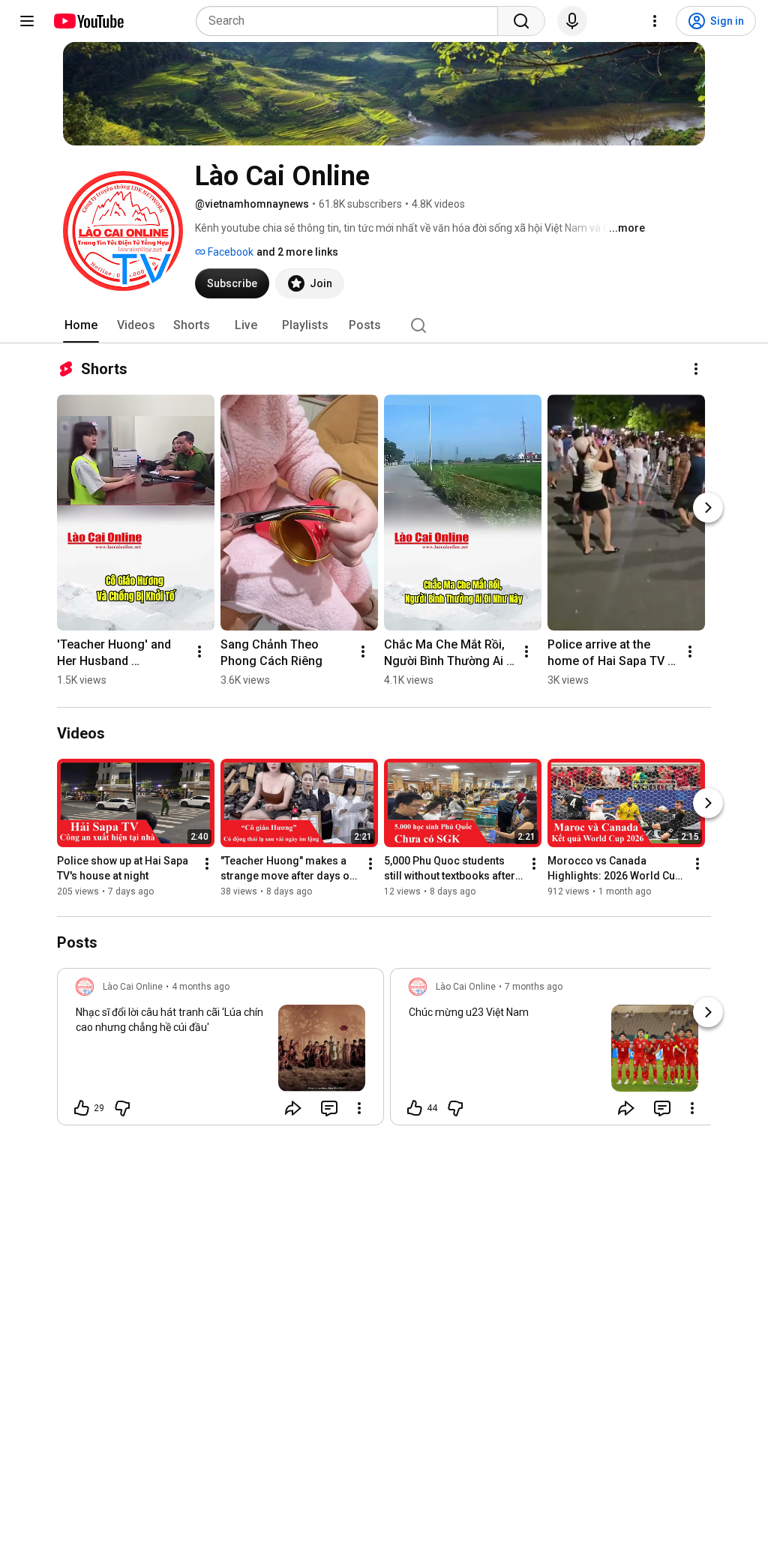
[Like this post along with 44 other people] (415, 1108)
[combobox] (351, 21)
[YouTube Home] (88, 21)
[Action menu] (359, 1108)
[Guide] (27, 21)
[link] (220, 1051)
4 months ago (201, 986)
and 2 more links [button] (297, 252)
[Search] (521, 21)
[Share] (293, 1108)
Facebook (230, 252)
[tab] (81, 325)
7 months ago (533, 986)
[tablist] (384, 325)
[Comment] (329, 1108)
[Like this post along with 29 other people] (82, 1108)
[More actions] (696, 369)
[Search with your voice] (572, 21)
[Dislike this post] (122, 1108)
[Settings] (655, 21)
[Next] (708, 508)
